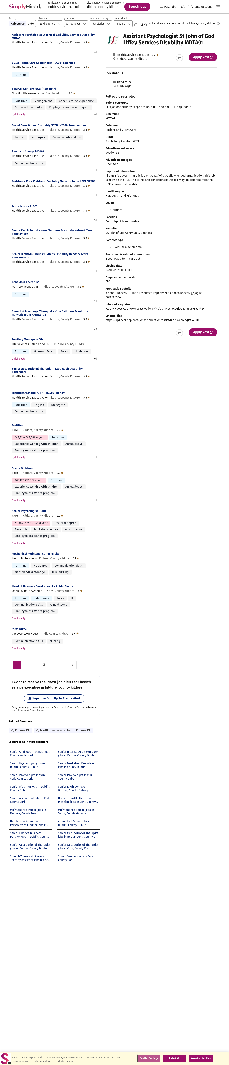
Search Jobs (137, 7)
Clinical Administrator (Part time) (34, 89)
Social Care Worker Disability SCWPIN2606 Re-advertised (49, 125)
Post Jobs (170, 6)
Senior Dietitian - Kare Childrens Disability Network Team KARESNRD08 (50, 255)
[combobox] (62, 7)
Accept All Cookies (200, 1058)
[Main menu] (218, 7)
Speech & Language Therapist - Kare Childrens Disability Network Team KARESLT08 (50, 313)
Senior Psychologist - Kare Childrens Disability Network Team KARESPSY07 (53, 232)
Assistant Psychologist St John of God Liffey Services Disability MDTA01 (53, 36)
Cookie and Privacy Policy (30, 710)
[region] (114, 1058)
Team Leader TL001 (24, 206)
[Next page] (73, 665)
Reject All (174, 1058)
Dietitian (17, 425)
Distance (43, 18)
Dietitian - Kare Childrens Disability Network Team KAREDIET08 (53, 181)
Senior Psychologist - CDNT (30, 511)
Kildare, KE (22, 730)
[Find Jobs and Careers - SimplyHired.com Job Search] (25, 6)
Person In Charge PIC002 (28, 151)
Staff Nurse (19, 629)
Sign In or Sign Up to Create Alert (56, 698)
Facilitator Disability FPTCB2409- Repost (38, 393)
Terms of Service (76, 707)
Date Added (120, 18)
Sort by (13, 18)
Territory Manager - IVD (27, 339)
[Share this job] (179, 57)
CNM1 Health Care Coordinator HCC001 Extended (43, 63)
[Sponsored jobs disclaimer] (218, 23)
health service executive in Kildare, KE (65, 730)
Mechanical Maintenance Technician (36, 553)
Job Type (69, 18)
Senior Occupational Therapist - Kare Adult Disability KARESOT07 (47, 370)
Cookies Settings (149, 1058)
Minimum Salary (99, 18)
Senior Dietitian (22, 468)
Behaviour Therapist (25, 282)
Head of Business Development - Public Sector (42, 586)
